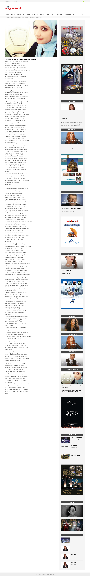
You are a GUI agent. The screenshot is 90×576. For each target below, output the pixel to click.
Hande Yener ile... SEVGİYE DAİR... (70, 344)
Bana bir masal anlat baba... (69, 264)
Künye (10, 1)
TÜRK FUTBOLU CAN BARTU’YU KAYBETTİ (72, 513)
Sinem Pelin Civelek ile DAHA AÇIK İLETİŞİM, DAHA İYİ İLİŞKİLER (72, 379)
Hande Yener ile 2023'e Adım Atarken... (70, 146)
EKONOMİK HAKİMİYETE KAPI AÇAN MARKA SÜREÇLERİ (76, 438)
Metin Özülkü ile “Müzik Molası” (70, 362)
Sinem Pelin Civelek (17, 17)
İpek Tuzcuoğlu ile (66, 273)
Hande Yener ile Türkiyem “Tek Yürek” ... (72, 140)
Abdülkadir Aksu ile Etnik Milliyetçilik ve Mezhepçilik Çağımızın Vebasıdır (72, 201)
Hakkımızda (7, 1)
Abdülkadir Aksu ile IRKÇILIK (68, 211)
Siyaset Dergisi (51, 574)
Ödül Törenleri (74, 445)
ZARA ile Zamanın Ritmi (67, 270)
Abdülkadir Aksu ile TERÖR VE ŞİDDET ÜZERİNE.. (71, 208)
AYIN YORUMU (64, 118)
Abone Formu (14, 1)
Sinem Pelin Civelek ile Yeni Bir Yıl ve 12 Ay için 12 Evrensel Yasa (72, 386)
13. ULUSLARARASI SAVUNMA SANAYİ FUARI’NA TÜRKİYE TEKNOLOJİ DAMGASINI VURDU (77, 455)
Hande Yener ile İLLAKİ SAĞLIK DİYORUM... (70, 148)
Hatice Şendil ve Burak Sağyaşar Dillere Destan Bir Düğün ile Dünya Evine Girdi (71, 525)
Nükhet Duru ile (66, 327)
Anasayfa (7, 17)
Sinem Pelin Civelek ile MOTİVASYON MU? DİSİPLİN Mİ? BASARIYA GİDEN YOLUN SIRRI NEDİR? (72, 391)
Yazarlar (11, 17)
